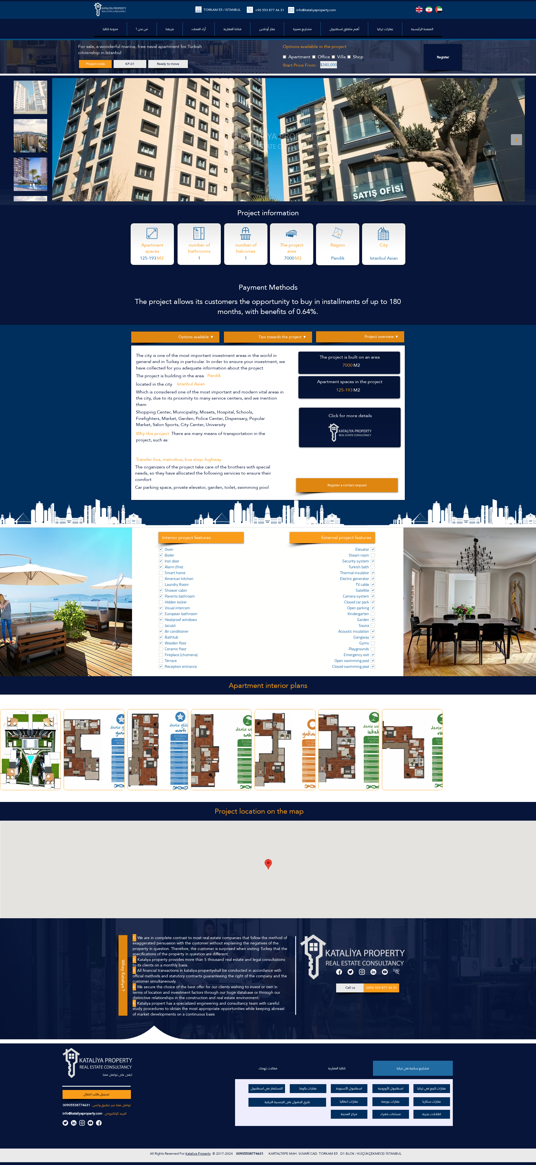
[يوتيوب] (385, 972)
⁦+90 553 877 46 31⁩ (269, 10)
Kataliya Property (198, 1154)
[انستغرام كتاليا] (82, 1123)
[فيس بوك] (339, 972)
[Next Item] (516, 139)
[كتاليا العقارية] (396, 972)
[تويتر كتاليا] (65, 1123)
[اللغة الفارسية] (428, 9)
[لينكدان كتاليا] (73, 1123)
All (152, 1154)
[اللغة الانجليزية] (419, 9)
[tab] (413, 1068)
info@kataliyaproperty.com (316, 10)
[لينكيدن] (373, 972)
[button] (344, 29)
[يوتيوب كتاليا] (90, 1123)
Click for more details (350, 415)
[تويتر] (350, 972)
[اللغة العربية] (438, 9)
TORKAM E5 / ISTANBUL (222, 10)
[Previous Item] (60, 139)
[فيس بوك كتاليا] (99, 1123)
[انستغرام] (362, 972)
